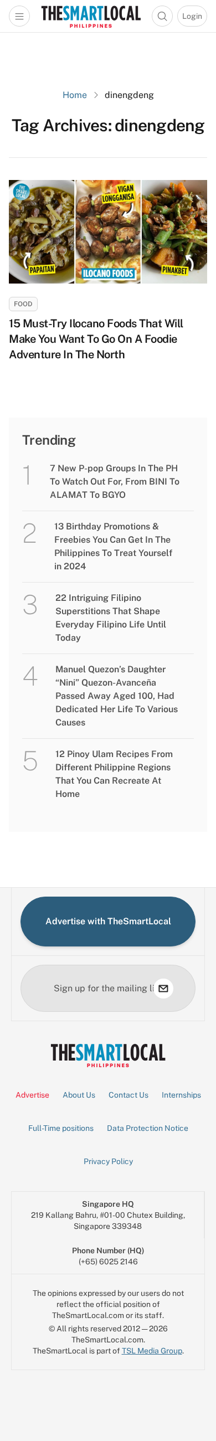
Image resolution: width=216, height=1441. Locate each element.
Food (23, 304)
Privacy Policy (108, 1161)
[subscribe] (163, 989)
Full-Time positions (61, 1128)
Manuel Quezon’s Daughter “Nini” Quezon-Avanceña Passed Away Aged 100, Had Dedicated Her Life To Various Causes (116, 696)
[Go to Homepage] (91, 16)
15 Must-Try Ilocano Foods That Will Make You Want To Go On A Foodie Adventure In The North (96, 339)
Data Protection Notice (147, 1128)
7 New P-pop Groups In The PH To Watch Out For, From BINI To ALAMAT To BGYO (114, 481)
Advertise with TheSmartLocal (108, 921)
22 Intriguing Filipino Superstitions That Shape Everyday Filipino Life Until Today (110, 618)
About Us (79, 1094)
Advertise (32, 1094)
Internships (181, 1094)
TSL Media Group (152, 1350)
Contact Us (128, 1094)
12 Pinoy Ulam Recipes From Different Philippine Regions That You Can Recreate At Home (114, 774)
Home (75, 95)
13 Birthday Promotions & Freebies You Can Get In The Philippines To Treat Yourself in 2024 (113, 546)
